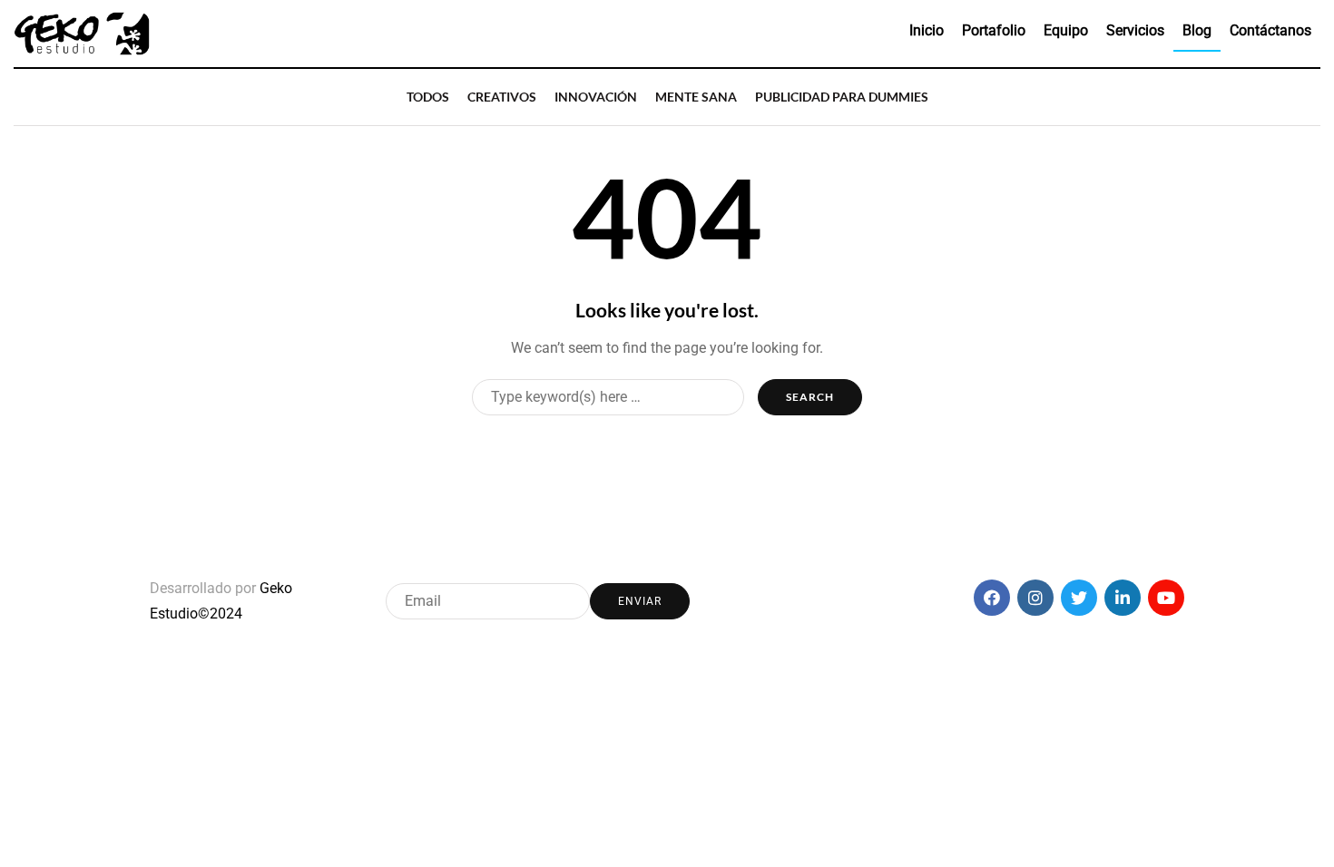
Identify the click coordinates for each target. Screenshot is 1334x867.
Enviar (640, 601)
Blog (1196, 30)
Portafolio (993, 30)
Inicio (926, 30)
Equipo (1066, 30)
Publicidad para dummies (841, 96)
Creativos (501, 96)
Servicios (1135, 30)
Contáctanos (1270, 30)
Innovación (595, 96)
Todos (428, 96)
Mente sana (696, 96)
